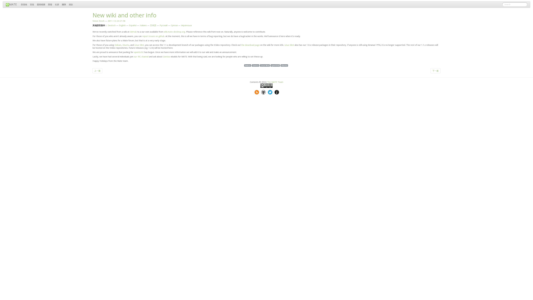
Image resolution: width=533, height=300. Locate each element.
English (122, 25)
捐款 (71, 4)
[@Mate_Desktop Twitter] (270, 91)
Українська (186, 25)
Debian (118, 44)
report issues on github (153, 36)
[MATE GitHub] (263, 91)
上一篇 (97, 70)
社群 (57, 4)
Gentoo (166, 56)
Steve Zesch (98, 20)
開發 (50, 4)
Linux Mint (139, 44)
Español (132, 25)
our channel (141, 56)
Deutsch (112, 25)
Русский (164, 25)
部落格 (24, 4)
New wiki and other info (124, 15)
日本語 (153, 25)
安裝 (32, 4)
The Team (275, 82)
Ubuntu (125, 44)
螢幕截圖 (41, 4)
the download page (250, 44)
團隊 (64, 4)
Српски (174, 25)
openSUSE (139, 52)
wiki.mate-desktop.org (174, 31)
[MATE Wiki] (276, 91)
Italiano (143, 25)
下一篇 (435, 70)
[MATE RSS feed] (256, 91)
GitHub (133, 31)
